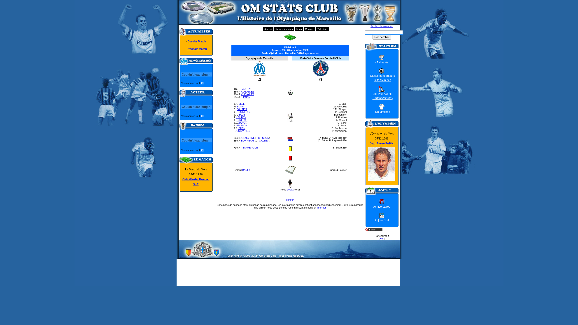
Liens (299, 29)
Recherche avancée (382, 26)
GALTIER (242, 109)
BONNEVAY (247, 140)
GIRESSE (242, 120)
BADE (241, 114)
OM (381, 238)
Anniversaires (381, 206)
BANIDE (246, 170)
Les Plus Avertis (382, 93)
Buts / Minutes (382, 80)
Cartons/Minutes (383, 98)
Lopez (290, 189)
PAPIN (246, 97)
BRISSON (241, 125)
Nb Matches (382, 112)
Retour (290, 199)
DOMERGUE (245, 112)
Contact (309, 29)
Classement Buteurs (382, 75)
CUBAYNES (247, 91)
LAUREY (246, 89)
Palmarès (382, 62)
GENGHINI (247, 138)
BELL (242, 103)
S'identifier (322, 29)
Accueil (268, 29)
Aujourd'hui (382, 220)
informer (321, 207)
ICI (202, 83)
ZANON (242, 122)
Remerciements (284, 29)
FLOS (240, 106)
